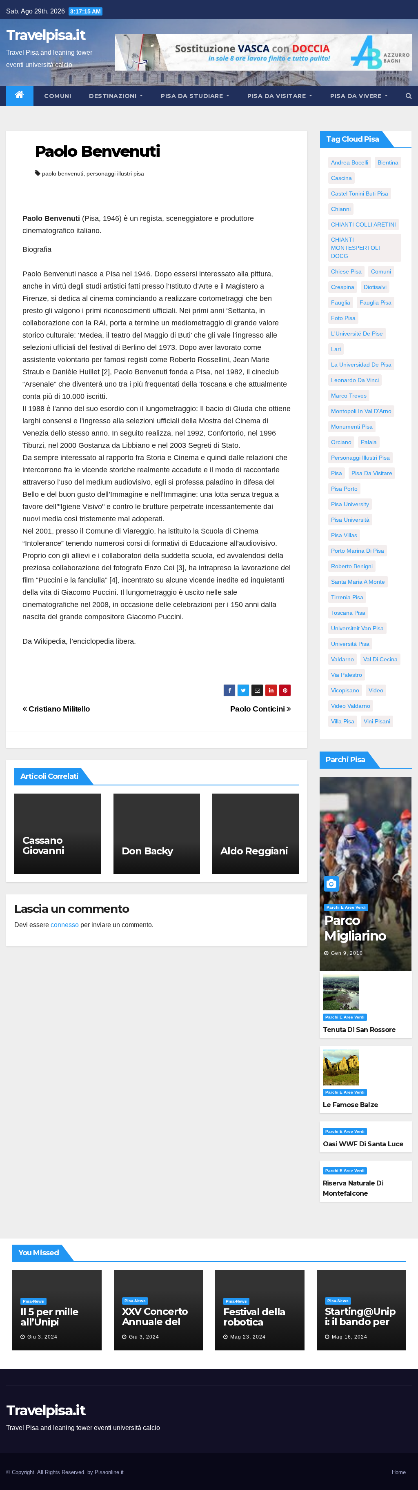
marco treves (349, 395)
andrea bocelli (349, 162)
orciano (341, 442)
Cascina (341, 178)
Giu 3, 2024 (42, 1337)
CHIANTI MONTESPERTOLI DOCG (355, 247)
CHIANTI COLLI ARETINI (363, 224)
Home (399, 1472)
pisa (336, 473)
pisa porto (344, 488)
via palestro (346, 675)
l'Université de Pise (357, 333)
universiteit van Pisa (357, 628)
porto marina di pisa (357, 550)
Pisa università (350, 519)
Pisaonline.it (109, 1472)
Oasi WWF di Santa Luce (363, 1144)
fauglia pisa (375, 302)
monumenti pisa (352, 426)
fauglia (340, 302)
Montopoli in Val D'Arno (361, 411)
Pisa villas (344, 535)
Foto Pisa (343, 318)
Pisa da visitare (277, 96)
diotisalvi (375, 287)
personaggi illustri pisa (115, 173)
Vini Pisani (377, 721)
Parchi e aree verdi (346, 907)
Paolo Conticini (258, 709)
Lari (336, 349)
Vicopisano (345, 690)
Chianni (341, 209)
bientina (388, 162)
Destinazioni (113, 96)
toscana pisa (348, 612)
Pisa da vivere (356, 96)
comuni (381, 271)
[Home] (19, 96)
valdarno (342, 659)
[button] (409, 95)
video (376, 690)
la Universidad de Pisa (361, 364)
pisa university (350, 504)
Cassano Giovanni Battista (43, 850)
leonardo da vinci (355, 380)
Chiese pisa (346, 271)
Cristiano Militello (58, 709)
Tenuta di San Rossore (359, 1030)
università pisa (350, 643)
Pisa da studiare (193, 96)
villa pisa (342, 721)
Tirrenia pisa (347, 597)
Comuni (56, 96)
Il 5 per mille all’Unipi (49, 1317)
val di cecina (380, 659)
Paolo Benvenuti (97, 151)
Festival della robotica (254, 1317)
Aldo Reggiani (253, 851)
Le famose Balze (350, 1105)
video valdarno (350, 706)
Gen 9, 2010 (347, 953)
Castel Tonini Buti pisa (359, 193)
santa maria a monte (358, 581)
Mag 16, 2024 (349, 1337)
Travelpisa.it (45, 35)
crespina (342, 287)
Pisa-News (33, 1301)
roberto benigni (352, 566)
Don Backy (147, 851)
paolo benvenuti (62, 173)
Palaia (369, 442)
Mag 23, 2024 (248, 1337)
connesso (65, 924)
